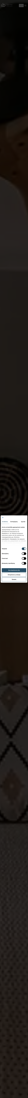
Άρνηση (14, 579)
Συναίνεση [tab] (5, 521)
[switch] (24, 553)
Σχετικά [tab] (23, 521)
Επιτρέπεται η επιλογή (14, 574)
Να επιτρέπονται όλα (14, 570)
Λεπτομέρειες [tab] (14, 521)
